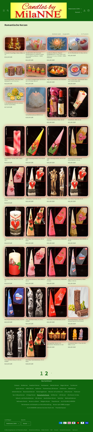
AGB (51, 430)
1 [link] (41, 373)
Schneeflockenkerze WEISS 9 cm (34, 115)
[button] (4, 11)
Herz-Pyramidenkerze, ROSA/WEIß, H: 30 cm (35, 280)
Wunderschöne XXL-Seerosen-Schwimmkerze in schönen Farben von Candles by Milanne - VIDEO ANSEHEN (35, 55)
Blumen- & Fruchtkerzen (55, 392)
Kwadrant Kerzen (34, 385)
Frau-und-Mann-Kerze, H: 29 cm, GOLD (57, 199)
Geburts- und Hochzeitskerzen (25, 398)
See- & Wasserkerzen (19, 395)
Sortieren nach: (56, 34)
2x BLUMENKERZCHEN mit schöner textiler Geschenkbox (14, 103)
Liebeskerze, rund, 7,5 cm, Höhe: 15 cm (14, 239)
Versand (56, 430)
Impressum (75, 430)
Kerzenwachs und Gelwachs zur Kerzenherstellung (36, 404)
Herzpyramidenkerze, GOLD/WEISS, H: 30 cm (78, 239)
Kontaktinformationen (65, 430)
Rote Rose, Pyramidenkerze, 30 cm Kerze (35, 239)
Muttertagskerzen (41, 392)
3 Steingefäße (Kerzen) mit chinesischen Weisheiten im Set (55, 343)
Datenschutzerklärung (34, 430)
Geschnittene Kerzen (50, 398)
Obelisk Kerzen (54, 385)
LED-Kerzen (62, 395)
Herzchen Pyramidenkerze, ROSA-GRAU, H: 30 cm (77, 280)
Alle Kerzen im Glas (73, 395)
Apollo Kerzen (20, 388)
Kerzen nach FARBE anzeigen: (61, 404)
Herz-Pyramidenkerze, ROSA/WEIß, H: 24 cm (14, 199)
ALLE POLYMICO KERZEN (68, 401)
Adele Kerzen (30, 388)
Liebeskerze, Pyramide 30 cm (33, 199)
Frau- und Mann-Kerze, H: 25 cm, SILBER (34, 320)
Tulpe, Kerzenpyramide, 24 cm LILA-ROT (56, 159)
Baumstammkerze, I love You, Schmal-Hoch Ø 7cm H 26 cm (76, 320)
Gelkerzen (38, 388)
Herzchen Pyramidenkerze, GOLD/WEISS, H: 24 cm (75, 159)
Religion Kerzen (45, 401)
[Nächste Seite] (51, 373)
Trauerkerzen (55, 401)
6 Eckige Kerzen (31, 395)
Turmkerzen (73, 385)
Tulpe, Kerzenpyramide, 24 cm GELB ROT (35, 159)
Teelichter (60, 398)
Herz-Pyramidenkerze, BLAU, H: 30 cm (15, 319)
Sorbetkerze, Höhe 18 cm (74, 120)
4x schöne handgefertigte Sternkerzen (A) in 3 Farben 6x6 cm (36, 80)
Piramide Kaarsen (61, 408)
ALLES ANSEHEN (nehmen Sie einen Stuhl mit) (40, 408)
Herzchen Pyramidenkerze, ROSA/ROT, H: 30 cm (57, 239)
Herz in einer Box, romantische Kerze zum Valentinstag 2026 (78, 80)
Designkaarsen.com (13, 430)
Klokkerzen (24, 385)
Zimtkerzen (63, 388)
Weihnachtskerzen (70, 398)
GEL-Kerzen (38, 398)
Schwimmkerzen (17, 392)
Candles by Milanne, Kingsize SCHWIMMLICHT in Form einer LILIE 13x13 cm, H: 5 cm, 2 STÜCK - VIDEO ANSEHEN (56, 55)
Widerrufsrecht (45, 430)
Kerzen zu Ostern (34, 401)
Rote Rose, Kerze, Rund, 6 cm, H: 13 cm (14, 280)
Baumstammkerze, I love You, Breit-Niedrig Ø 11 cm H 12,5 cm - (14, 80)
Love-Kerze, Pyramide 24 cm (75, 199)
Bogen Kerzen (65, 385)
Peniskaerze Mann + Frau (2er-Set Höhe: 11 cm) (77, 343)
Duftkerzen (54, 395)
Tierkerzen (77, 392)
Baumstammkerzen (29, 392)
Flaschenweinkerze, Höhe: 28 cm (55, 120)
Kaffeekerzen (72, 388)
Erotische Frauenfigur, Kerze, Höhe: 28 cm (15, 53)
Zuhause (16, 385)
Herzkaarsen (44, 385)
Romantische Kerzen (43, 395)
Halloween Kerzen (22, 401)
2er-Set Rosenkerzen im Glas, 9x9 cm (77, 53)
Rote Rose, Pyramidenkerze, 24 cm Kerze (35, 360)
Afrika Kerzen (68, 392)
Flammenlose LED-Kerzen (50, 388)
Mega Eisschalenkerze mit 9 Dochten (56, 79)
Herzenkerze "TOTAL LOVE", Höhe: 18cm (14, 159)
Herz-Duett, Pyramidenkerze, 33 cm (56, 319)
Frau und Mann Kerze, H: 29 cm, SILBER (13, 360)
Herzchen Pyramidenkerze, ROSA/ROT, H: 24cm (57, 280)
